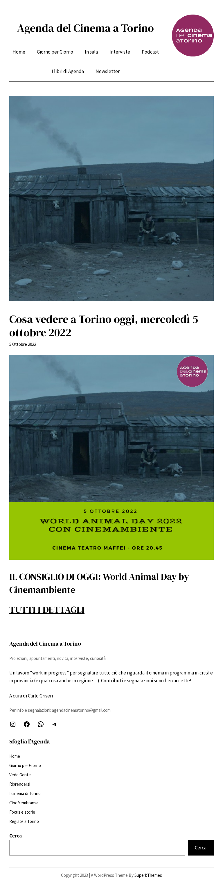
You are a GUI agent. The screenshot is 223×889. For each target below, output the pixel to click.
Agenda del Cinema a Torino (85, 28)
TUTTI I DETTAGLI (46, 609)
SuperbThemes (148, 875)
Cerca (15, 836)
